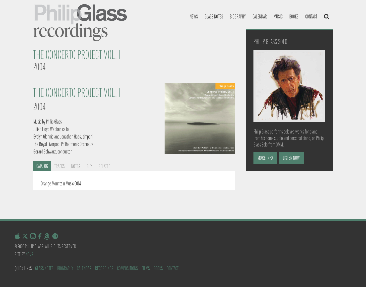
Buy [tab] (89, 166)
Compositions (127, 268)
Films (146, 268)
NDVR (29, 254)
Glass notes (214, 16)
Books (294, 16)
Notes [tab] (75, 166)
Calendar (259, 16)
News (194, 16)
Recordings (104, 268)
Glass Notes (44, 268)
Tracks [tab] (59, 166)
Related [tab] (105, 166)
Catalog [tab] (42, 166)
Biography (238, 16)
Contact (311, 16)
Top (354, 275)
